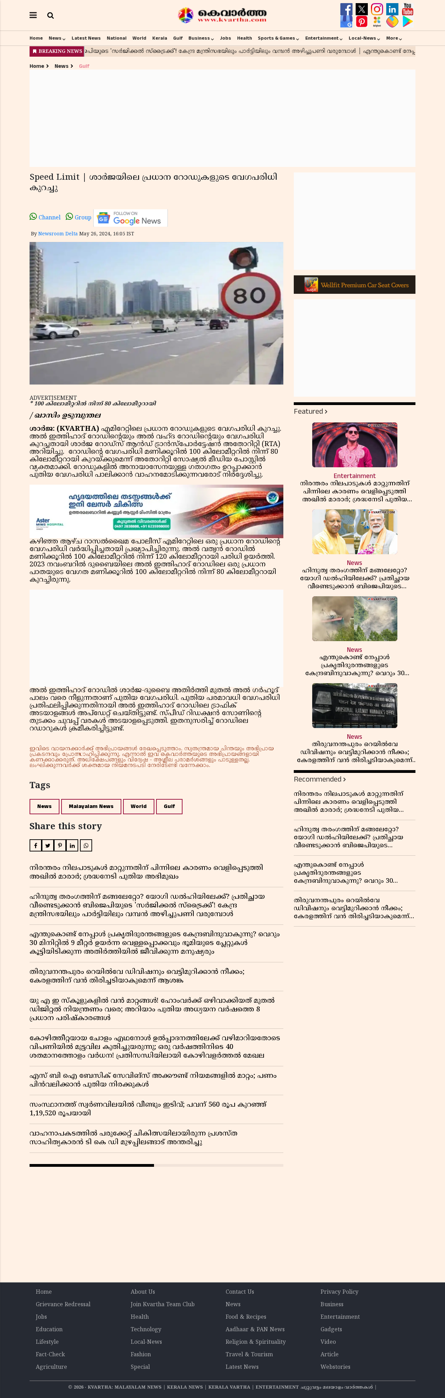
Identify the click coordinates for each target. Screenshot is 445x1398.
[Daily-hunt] (378, 21)
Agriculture (51, 1367)
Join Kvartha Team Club (163, 1304)
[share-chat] (393, 21)
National (117, 38)
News (55, 38)
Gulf (178, 38)
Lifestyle (47, 1342)
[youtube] (407, 9)
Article (330, 1354)
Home (36, 38)
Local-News (362, 38)
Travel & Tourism (249, 1354)
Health (244, 38)
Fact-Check (50, 1354)
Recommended (317, 779)
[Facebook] (347, 9)
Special (140, 1367)
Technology (146, 1329)
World (139, 38)
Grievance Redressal (63, 1304)
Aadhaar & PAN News (255, 1329)
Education (49, 1329)
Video (328, 1342)
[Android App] (407, 21)
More (392, 38)
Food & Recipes (246, 1317)
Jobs (225, 38)
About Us (143, 1292)
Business (199, 38)
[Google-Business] (347, 21)
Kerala (159, 38)
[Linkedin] (393, 9)
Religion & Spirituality (256, 1342)
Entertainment (322, 38)
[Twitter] (362, 9)
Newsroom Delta (58, 234)
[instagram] (378, 9)
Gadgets (331, 1329)
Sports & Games (276, 38)
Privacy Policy (339, 1292)
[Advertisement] (222, 118)
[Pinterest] (362, 21)
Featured (308, 411)
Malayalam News (91, 806)
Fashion (141, 1354)
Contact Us (240, 1292)
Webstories (335, 1367)
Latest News (86, 38)
